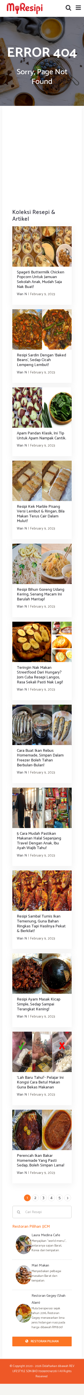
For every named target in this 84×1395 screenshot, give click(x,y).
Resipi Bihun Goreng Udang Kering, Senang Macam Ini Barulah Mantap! (40, 594)
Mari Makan (40, 1265)
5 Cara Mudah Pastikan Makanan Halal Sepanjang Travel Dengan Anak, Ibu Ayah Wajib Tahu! (39, 841)
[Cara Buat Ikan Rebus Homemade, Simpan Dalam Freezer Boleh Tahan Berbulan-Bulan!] (42, 725)
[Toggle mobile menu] (79, 7)
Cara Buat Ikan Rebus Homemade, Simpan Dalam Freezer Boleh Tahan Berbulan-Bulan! (40, 758)
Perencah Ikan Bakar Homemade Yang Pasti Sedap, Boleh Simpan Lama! (40, 1160)
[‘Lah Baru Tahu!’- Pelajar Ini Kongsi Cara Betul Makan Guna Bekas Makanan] (42, 1052)
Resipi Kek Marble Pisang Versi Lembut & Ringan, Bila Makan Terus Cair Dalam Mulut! (41, 514)
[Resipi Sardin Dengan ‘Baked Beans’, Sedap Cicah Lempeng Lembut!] (42, 329)
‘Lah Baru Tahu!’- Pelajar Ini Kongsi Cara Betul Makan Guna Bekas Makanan (40, 1082)
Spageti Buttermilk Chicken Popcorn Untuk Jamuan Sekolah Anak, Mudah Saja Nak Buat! (40, 279)
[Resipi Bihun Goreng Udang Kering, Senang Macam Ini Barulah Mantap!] (42, 564)
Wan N (22, 294)
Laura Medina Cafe (46, 1235)
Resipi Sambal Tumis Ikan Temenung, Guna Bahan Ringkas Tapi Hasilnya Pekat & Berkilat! (41, 923)
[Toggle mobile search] (68, 7)
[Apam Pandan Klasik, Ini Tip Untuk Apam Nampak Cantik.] (42, 407)
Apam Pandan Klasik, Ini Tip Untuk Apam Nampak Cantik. (41, 436)
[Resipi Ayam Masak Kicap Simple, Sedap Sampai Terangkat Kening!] (42, 973)
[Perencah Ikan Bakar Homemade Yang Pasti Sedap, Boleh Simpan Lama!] (42, 1130)
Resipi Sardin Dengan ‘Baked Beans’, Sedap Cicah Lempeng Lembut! (41, 360)
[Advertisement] (42, 157)
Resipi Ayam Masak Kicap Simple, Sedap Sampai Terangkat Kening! (38, 1004)
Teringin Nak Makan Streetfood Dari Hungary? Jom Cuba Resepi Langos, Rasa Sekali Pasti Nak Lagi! (40, 675)
